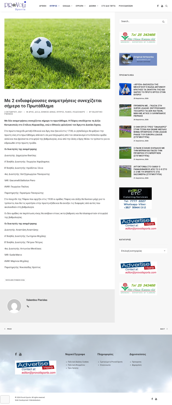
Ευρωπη (79, 6)
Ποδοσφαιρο (79, 112)
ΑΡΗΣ (31, 112)
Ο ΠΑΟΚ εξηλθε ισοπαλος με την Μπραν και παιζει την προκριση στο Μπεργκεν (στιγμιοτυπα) (149, 152)
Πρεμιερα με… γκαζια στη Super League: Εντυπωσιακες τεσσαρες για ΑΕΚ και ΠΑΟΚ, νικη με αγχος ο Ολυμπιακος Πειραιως (150, 110)
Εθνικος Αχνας (48, 112)
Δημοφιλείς (137, 365)
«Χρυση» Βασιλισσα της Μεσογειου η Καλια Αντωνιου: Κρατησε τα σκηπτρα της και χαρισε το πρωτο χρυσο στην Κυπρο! (150, 89)
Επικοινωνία (105, 365)
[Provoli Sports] (15, 6)
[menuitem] (43, 6)
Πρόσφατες (137, 362)
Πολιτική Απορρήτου (76, 365)
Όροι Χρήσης (73, 368)
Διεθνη (92, 6)
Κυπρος (53, 6)
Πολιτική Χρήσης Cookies (78, 362)
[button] (158, 6)
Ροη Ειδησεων (126, 6)
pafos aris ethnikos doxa (15, 280)
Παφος (68, 112)
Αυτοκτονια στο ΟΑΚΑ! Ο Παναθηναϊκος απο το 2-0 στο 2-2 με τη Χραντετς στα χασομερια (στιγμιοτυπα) (150, 170)
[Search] (143, 21)
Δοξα (37, 112)
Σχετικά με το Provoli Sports (111, 362)
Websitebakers (34, 400)
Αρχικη (42, 6)
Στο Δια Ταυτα (108, 6)
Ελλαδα (66, 6)
